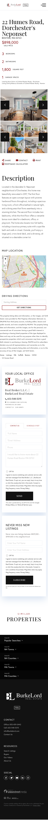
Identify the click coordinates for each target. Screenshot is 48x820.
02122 (34, 355)
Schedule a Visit (33, 426)
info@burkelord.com (11, 731)
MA (15, 355)
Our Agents (19, 407)
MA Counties (10, 675)
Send (20, 496)
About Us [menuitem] (7, 761)
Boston (27, 355)
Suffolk (20, 355)
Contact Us (9, 407)
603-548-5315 (14, 398)
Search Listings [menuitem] (9, 751)
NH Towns (9, 649)
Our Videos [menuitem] (8, 757)
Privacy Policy (24, 488)
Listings (9, 355)
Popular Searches (12, 640)
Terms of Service (23, 505)
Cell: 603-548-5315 (11, 727)
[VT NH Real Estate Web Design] (24, 791)
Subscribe (19, 580)
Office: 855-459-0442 (12, 724)
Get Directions (24, 307)
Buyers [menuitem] (6, 754)
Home (2, 355)
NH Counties (10, 658)
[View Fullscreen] (5, 268)
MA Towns (9, 667)
